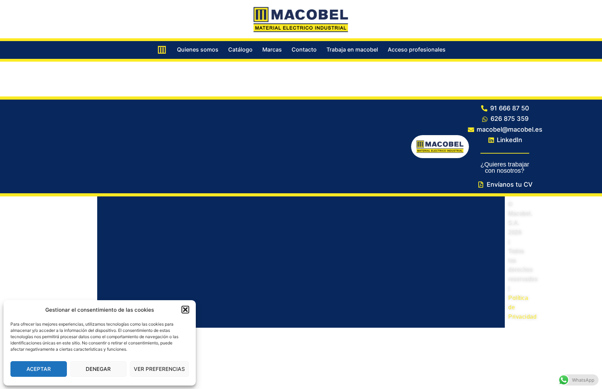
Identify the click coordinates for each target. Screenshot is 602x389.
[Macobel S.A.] (301, 18)
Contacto (304, 49)
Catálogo (240, 49)
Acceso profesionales (417, 49)
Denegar (98, 369)
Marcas (272, 49)
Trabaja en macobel (352, 49)
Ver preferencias (159, 369)
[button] (185, 309)
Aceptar (38, 369)
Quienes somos (197, 49)
